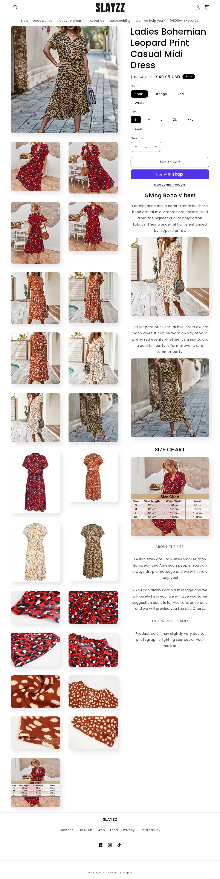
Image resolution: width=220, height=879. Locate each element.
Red (181, 94)
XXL (190, 119)
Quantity (137, 138)
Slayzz (103, 872)
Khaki (139, 94)
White (140, 103)
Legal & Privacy (122, 830)
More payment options (170, 184)
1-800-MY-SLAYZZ (91, 830)
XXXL (139, 129)
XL (175, 119)
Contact (66, 830)
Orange (160, 94)
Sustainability (149, 830)
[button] (15, 7)
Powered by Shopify (119, 872)
